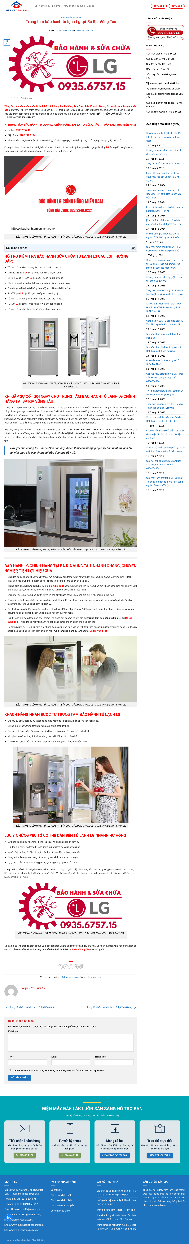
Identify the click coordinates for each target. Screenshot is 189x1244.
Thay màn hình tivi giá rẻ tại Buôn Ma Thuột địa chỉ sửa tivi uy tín (165, 406)
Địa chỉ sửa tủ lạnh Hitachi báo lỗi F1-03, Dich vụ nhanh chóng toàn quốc (163, 137)
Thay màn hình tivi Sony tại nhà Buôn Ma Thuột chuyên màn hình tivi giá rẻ (164, 292)
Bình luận (13, 1031)
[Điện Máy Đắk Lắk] (17, 6)
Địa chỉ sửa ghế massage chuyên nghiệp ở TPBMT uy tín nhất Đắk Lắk (165, 235)
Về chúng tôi (57, 1189)
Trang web (100, 1057)
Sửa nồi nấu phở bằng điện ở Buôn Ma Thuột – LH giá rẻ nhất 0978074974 (163, 465)
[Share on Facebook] (60, 966)
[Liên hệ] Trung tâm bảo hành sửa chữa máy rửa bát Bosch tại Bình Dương (163, 177)
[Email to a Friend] (71, 966)
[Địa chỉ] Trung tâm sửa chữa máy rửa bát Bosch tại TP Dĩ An (165, 209)
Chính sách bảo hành (61, 1200)
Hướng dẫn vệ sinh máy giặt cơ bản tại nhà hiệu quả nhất (164, 279)
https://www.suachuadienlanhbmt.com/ (24, 1224)
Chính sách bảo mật (61, 1195)
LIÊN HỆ (90, 6)
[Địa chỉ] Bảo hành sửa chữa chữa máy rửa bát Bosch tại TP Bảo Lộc (163, 222)
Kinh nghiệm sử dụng (71, 17)
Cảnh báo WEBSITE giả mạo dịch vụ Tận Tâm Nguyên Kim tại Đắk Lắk (164, 322)
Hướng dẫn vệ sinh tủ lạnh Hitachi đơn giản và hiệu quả (163, 152)
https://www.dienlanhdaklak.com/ (21, 1230)
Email (55, 1057)
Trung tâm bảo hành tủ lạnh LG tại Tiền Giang (110, 1007)
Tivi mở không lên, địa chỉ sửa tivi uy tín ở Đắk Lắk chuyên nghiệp (164, 392)
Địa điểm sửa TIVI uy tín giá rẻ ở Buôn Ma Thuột (162, 362)
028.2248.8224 (94, 429)
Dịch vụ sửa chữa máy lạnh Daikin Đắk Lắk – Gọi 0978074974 (163, 419)
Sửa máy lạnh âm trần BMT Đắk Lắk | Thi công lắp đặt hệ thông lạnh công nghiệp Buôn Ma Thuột (165, 481)
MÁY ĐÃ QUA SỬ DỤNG (74, 6)
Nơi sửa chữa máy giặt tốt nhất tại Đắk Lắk (163, 336)
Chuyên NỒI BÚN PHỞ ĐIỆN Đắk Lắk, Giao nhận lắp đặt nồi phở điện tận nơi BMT (165, 434)
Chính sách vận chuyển (62, 1205)
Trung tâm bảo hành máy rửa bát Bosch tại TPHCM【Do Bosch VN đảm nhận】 (163, 194)
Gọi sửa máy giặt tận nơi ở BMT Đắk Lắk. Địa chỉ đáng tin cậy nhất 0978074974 (164, 377)
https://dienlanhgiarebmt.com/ (25, 1214)
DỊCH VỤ (56, 6)
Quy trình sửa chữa (60, 1210)
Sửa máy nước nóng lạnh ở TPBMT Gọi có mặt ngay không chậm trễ (164, 249)
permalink (97, 977)
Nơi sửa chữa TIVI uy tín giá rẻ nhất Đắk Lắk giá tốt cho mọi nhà (164, 349)
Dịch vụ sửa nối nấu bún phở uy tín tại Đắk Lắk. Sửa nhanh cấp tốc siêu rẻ (165, 449)
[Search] (36, 6)
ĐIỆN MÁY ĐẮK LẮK (85, 31)
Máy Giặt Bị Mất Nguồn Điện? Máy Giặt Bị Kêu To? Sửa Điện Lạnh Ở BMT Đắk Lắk (163, 307)
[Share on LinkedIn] (81, 966)
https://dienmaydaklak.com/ (18, 1219)
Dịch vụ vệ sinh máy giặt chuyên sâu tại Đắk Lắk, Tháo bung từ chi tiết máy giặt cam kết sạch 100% (164, 264)
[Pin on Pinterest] (76, 966)
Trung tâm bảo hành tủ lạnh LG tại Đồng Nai (31, 1007)
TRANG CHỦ (44, 6)
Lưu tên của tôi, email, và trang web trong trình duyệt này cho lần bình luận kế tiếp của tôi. (59, 1070)
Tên (11, 1057)
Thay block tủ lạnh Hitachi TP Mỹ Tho (165, 163)
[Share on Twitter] (65, 966)
